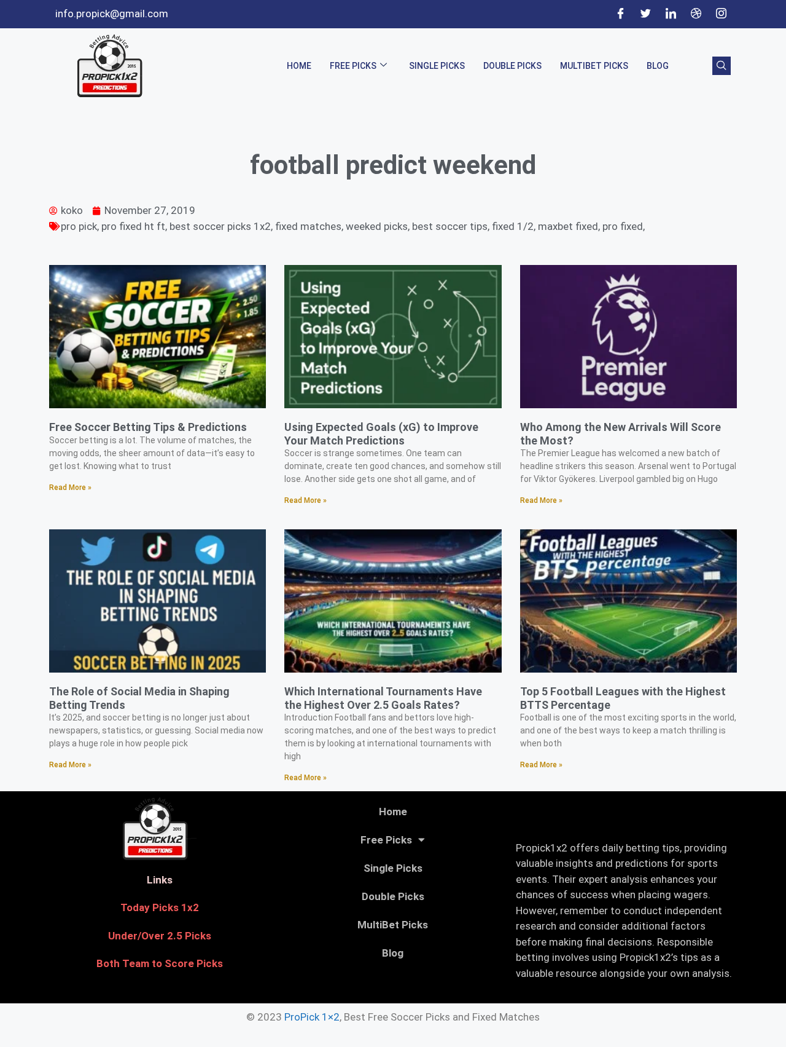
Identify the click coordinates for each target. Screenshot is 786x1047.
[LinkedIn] (670, 14)
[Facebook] (620, 14)
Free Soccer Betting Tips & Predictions (148, 427)
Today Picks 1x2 (159, 907)
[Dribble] (696, 14)
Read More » (70, 487)
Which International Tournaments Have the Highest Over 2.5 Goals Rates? (383, 698)
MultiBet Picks (594, 66)
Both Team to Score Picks (159, 963)
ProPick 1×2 (312, 1017)
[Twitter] (645, 14)
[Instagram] (721, 14)
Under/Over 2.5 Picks (159, 936)
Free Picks (353, 66)
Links (160, 880)
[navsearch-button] (721, 66)
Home (299, 66)
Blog (658, 66)
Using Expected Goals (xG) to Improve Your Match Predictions (381, 434)
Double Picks (512, 66)
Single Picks (437, 66)
